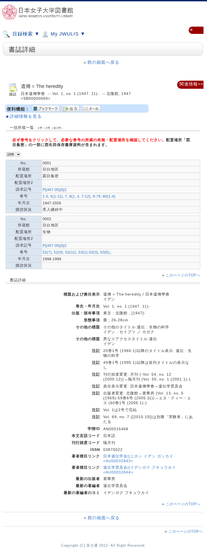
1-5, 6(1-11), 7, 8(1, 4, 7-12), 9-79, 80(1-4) (79, 196)
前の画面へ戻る (103, 62)
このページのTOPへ (183, 275)
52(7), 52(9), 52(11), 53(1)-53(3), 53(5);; (77, 252)
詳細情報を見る (26, 116)
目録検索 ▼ (25, 34)
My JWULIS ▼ (67, 34)
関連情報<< (191, 84)
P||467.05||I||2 (55, 189)
